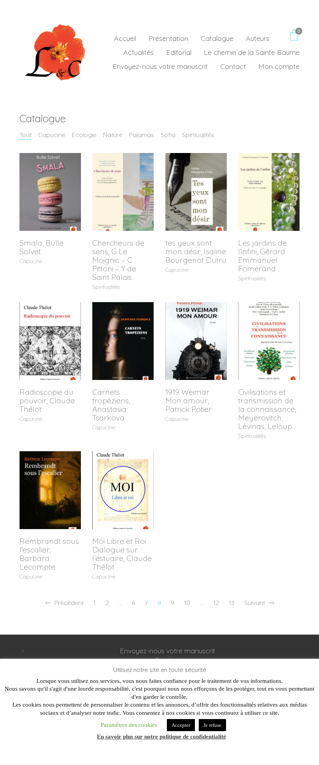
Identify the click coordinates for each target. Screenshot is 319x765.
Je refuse (212, 725)
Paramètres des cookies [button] (129, 725)
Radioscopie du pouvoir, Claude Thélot (47, 400)
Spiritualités (198, 135)
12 (216, 603)
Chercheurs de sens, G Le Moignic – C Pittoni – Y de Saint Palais (118, 260)
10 (187, 603)
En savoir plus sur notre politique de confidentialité (161, 736)
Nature (113, 135)
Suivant (255, 603)
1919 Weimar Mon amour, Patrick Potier (188, 400)
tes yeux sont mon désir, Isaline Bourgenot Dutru (195, 251)
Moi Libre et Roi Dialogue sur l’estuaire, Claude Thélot (122, 554)
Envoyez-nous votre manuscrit (167, 650)
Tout (25, 135)
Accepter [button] (181, 725)
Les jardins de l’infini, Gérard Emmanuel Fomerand (262, 256)
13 (232, 603)
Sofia (168, 135)
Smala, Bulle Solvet (41, 247)
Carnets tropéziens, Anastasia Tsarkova (111, 405)
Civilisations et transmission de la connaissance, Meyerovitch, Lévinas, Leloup (267, 409)
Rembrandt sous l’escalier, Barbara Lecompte (49, 554)
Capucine (51, 135)
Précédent (68, 603)
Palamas (141, 135)
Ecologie (84, 135)
